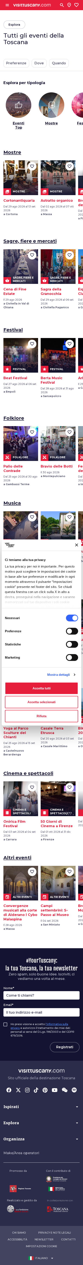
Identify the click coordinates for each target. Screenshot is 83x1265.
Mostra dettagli (58, 674)
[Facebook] (8, 1090)
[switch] (72, 631)
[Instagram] (27, 1090)
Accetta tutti (42, 688)
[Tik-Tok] (36, 1090)
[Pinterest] (45, 1090)
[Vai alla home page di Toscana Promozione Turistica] (60, 1209)
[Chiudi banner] (76, 545)
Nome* (8, 988)
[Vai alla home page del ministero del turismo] (58, 1189)
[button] (41, 1106)
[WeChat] (64, 1090)
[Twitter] (18, 1090)
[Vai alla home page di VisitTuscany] (32, 5)
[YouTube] (54, 1090)
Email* (8, 1005)
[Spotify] (74, 1090)
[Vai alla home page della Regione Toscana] (20, 1188)
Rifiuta (41, 716)
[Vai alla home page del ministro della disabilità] (58, 1179)
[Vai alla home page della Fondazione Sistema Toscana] (22, 1208)
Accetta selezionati (41, 702)
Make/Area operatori (21, 1153)
